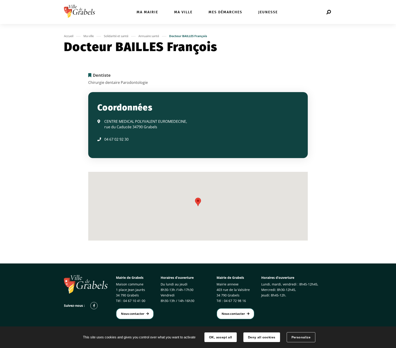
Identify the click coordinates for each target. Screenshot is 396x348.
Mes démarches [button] (225, 12)
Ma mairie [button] (147, 12)
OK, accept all (220, 337)
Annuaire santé (148, 36)
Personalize (301, 337)
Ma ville (88, 36)
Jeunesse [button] (268, 12)
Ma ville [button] (183, 12)
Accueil (68, 36)
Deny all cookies (261, 337)
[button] (198, 202)
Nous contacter (132, 314)
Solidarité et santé (116, 36)
